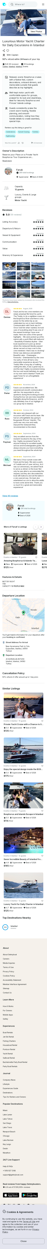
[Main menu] (43, 4)
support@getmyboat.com (13, 1175)
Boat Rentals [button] (8, 1032)
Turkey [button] (5, 66)
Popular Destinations (13, 1104)
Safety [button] (5, 1019)
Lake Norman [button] (8, 1140)
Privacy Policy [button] (8, 971)
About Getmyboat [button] (10, 954)
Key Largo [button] (7, 1144)
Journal (6, 1073)
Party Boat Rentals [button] (10, 1066)
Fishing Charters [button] (9, 1041)
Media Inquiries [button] (9, 963)
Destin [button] (5, 1148)
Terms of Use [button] (29, 1221)
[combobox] (22, 4)
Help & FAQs (8, 1166)
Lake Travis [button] (7, 1127)
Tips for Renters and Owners (14, 1097)
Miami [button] (5, 1110)
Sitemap (6, 988)
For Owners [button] (7, 1010)
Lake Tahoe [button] (7, 1119)
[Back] (36, 527)
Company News (9, 1080)
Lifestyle (6, 1084)
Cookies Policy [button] (9, 976)
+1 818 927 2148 (9, 1171)
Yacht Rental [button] (8, 1054)
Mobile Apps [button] (8, 1015)
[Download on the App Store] (11, 1195)
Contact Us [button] (7, 993)
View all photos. (13, 302)
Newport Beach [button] (9, 1132)
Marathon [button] (6, 1153)
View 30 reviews (10, 496)
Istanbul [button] (12, 66)
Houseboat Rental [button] (10, 1045)
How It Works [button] (8, 1006)
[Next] (41, 527)
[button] (20, 544)
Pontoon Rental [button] (9, 1049)
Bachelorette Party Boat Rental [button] (15, 1062)
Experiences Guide (10, 1088)
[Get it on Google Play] (30, 1195)
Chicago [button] (6, 1136)
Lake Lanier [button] (7, 1115)
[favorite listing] (7, 50)
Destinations (8, 1093)
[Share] (3, 50)
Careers (6, 959)
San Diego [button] (7, 1123)
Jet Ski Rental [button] (8, 1037)
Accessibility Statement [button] (12, 980)
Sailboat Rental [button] (9, 1058)
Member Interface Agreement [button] (14, 984)
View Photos (36, 31)
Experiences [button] (9, 1026)
